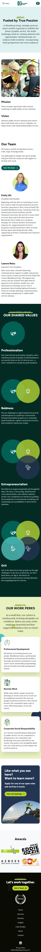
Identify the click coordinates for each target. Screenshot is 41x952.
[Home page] (23, 3)
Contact (20, 935)
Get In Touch (19, 888)
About (20, 931)
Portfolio (20, 918)
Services (20, 914)
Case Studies (20, 927)
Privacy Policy (20, 948)
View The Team (9, 168)
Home (20, 910)
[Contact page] (38, 3)
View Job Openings (14, 794)
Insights (20, 923)
